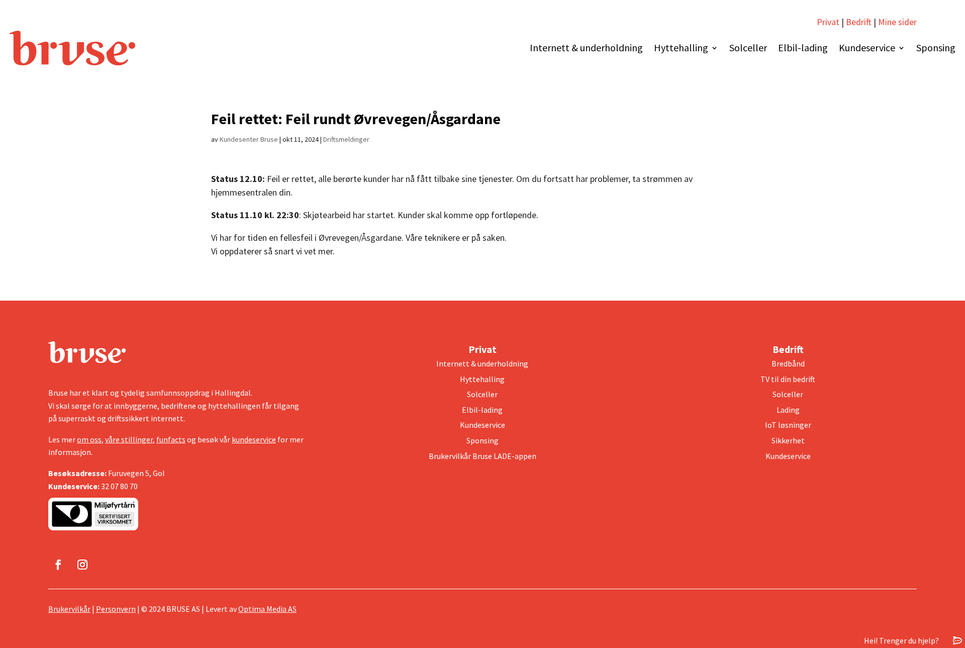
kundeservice (254, 439)
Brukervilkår (69, 609)
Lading (788, 410)
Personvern (116, 609)
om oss (89, 439)
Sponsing (935, 47)
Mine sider (896, 22)
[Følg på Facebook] (58, 564)
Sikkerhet (788, 440)
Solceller (748, 47)
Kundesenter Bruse (249, 139)
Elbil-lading (803, 47)
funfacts (170, 439)
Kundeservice (867, 47)
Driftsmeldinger (346, 139)
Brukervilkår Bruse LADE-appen (482, 456)
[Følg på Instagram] (82, 564)
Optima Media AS (267, 609)
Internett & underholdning (586, 47)
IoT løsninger (788, 425)
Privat (828, 22)
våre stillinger (129, 439)
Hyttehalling (681, 47)
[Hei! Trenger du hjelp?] (957, 640)
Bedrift (859, 22)
